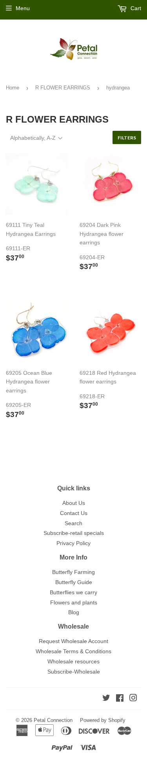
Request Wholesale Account (73, 641)
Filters (127, 138)
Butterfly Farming (73, 572)
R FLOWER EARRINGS (62, 88)
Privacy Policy (73, 543)
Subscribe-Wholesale (73, 671)
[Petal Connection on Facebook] (120, 699)
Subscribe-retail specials (74, 533)
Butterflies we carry (73, 592)
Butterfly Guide (73, 582)
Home (12, 88)
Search (73, 523)
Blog (73, 612)
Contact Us (73, 513)
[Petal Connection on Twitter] (106, 699)
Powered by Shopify (102, 720)
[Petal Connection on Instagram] (133, 699)
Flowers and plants (73, 602)
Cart (135, 8)
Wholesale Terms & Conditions (73, 651)
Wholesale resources (73, 661)
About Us (73, 503)
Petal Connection (53, 720)
